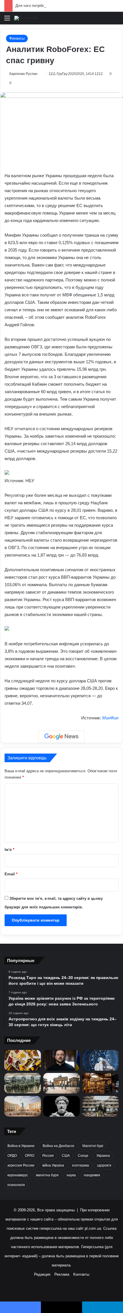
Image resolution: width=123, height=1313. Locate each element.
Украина (103, 1156)
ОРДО (12, 1156)
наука (71, 1175)
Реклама (61, 1274)
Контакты (81, 1274)
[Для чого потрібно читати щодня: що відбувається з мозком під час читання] (100, 1083)
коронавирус (17, 1175)
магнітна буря (47, 1175)
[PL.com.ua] (25, 18)
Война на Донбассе (58, 1146)
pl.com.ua (93, 1228)
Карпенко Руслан (23, 74)
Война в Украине (21, 1146)
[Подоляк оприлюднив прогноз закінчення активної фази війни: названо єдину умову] (100, 1106)
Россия (48, 1156)
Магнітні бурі (92, 1146)
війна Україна (53, 1165)
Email (11, 874)
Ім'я (9, 849)
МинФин (110, 717)
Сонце (83, 1156)
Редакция (42, 1274)
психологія (16, 1185)
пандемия (92, 1175)
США (66, 1156)
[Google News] (61, 736)
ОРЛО (29, 1156)
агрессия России (20, 1165)
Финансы (17, 38)
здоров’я (104, 1165)
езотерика (80, 1165)
